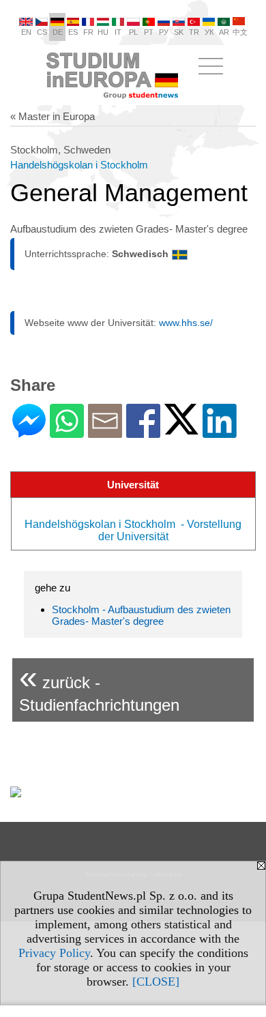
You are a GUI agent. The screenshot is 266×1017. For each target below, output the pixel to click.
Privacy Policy (54, 953)
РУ (163, 32)
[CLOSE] (155, 981)
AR (224, 32)
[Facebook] (143, 432)
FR (88, 32)
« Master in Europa (52, 116)
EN (26, 32)
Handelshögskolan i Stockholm (80, 165)
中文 (240, 32)
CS (42, 32)
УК (209, 32)
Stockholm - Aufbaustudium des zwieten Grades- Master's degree (141, 615)
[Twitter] (181, 428)
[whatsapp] (67, 432)
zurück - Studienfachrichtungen (99, 686)
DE (58, 32)
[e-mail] (105, 432)
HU (103, 32)
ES (73, 32)
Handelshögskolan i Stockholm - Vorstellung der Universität (133, 530)
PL (133, 32)
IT (118, 32)
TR (194, 32)
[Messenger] (29, 432)
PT (148, 32)
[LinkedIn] (220, 432)
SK (178, 32)
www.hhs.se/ (186, 322)
